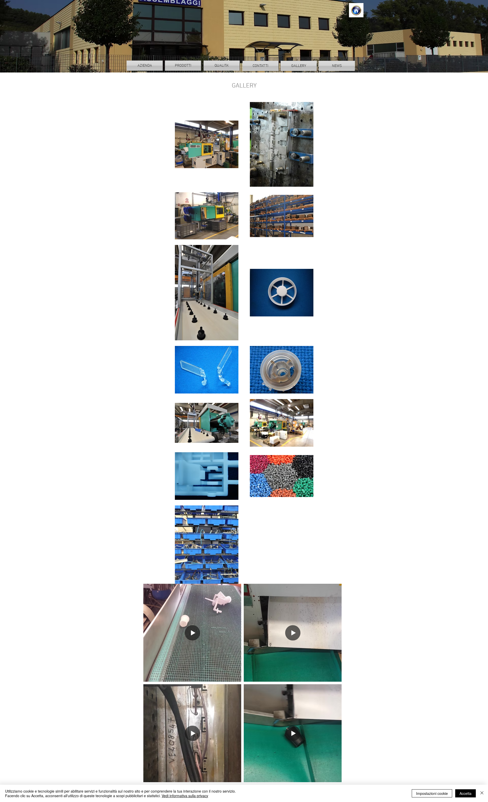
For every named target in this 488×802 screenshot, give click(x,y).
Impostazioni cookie (432, 793)
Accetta (465, 793)
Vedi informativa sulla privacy (185, 795)
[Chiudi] (482, 793)
